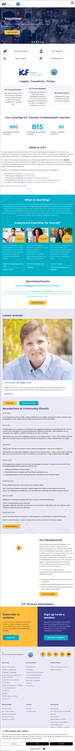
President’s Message (9, 672)
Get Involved (30, 667)
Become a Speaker (33, 680)
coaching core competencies (24, 173)
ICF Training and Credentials (61, 711)
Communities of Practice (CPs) (43, 182)
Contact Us (6, 699)
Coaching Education (9, 714)
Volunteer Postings (33, 678)
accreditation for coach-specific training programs (42, 180)
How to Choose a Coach (59, 667)
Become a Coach (8, 711)
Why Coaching (56, 670)
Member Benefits (8, 719)
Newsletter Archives (58, 719)
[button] (2, 25)
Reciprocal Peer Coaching (60, 727)
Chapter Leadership (9, 670)
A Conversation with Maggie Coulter (18, 383)
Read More (8, 394)
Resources (54, 708)
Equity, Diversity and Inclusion (12, 685)
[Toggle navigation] (72, 2)
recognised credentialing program (36, 178)
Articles (53, 714)
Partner (29, 683)
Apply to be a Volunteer (34, 672)
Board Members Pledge (10, 680)
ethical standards (29, 176)
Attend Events (57, 58)
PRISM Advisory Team (9, 696)
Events (28, 708)
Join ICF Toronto (8, 717)
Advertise (29, 686)
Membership (6, 708)
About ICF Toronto (8, 667)
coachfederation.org (19, 186)
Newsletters (55, 717)
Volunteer (29, 670)
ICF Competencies (8, 688)
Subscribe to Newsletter (59, 722)
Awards (4, 693)
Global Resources (57, 725)
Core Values (6, 682)
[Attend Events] (41, 58)
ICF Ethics (5, 691)
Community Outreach (34, 675)
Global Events (31, 711)
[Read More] (70, 394)
